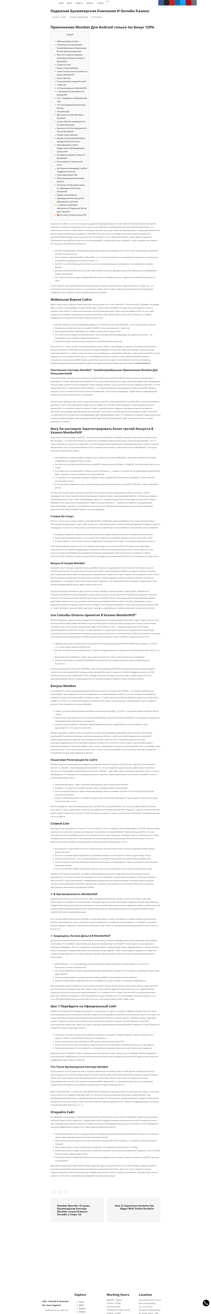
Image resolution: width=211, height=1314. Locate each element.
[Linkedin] (177, 2)
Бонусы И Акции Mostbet (67, 68)
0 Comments (96, 17)
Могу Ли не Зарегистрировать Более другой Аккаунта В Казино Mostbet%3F (71, 58)
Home (61, 3)
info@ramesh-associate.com (56, 1310)
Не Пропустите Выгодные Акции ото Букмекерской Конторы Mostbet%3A (71, 188)
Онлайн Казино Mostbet (67, 135)
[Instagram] (166, 2)
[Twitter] (183, 2)
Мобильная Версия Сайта (68, 41)
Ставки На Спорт (64, 65)
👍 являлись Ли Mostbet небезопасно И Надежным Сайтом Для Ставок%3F (72, 208)
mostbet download (142, 363)
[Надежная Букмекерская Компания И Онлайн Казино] (54, 1192)
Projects (79, 3)
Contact (100, 3)
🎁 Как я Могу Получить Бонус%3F (71, 215)
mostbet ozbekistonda (78, 17)
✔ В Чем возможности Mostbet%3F (72, 88)
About (69, 3)
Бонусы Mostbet (64, 78)
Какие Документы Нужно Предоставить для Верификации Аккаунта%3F (71, 148)
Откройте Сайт (63, 111)
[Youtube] (172, 2)
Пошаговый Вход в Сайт (67, 175)
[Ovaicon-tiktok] (194, 2)
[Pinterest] (188, 2)
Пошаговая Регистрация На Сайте (71, 81)
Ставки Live (61, 85)
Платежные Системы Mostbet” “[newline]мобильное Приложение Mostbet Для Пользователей (71, 48)
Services (89, 3)
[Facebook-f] (161, 2)
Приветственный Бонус (67, 195)
